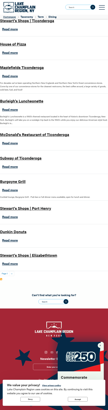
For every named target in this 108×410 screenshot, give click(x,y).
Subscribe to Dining (1, 279)
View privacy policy (51, 385)
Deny (30, 399)
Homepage (9, 17)
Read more (10, 29)
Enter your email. (54, 367)
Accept (78, 399)
